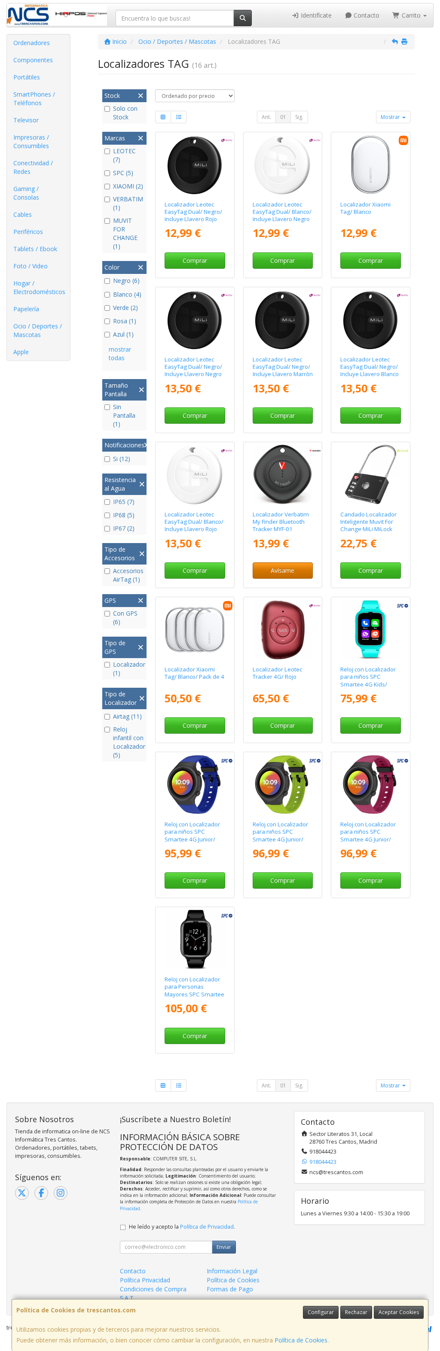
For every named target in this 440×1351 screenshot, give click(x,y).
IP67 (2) (123, 528)
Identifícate (315, 15)
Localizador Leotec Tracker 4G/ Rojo (277, 672)
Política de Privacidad (207, 1226)
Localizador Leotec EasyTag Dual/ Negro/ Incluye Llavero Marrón (283, 366)
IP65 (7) (123, 502)
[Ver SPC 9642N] (195, 939)
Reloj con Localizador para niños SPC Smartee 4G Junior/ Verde (280, 835)
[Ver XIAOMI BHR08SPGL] (370, 164)
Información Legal (232, 1271)
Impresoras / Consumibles (31, 141)
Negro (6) (126, 280)
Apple (21, 352)
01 (283, 117)
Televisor (26, 120)
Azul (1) (123, 334)
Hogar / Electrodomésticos (39, 287)
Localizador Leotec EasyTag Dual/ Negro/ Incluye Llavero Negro (193, 366)
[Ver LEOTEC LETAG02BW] (370, 319)
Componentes (33, 60)
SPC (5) (123, 173)
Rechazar (356, 1312)
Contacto (365, 15)
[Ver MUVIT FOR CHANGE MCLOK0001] (370, 474)
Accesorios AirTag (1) (128, 575)
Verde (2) (125, 308)
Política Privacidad (145, 1280)
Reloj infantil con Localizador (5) (128, 742)
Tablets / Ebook (35, 249)
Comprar (195, 260)
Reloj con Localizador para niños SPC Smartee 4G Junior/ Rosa (368, 835)
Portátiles (26, 77)
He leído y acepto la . (182, 1226)
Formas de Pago (230, 1289)
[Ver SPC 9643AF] (195, 784)
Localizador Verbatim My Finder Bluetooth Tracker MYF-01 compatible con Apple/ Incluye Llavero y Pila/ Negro (282, 532)
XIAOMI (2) (128, 186)
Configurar (321, 1312)
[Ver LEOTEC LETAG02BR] (195, 164)
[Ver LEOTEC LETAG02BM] (282, 319)
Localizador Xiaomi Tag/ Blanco (365, 208)
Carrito (411, 15)
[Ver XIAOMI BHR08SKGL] (195, 629)
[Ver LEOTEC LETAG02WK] (282, 164)
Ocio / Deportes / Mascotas (37, 330)
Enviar (224, 1247)
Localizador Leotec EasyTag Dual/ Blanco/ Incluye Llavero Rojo (194, 521)
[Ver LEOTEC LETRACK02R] (282, 629)
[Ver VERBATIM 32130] (282, 474)
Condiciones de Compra (153, 1289)
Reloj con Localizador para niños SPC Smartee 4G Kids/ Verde (368, 680)
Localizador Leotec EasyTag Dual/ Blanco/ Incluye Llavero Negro (282, 211)
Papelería (26, 309)
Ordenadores (31, 43)
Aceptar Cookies (399, 1312)
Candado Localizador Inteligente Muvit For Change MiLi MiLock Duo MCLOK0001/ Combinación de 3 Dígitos (368, 532)
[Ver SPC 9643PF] (370, 784)
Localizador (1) (128, 668)
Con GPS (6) (125, 617)
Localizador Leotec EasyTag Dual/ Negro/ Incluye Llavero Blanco (369, 366)
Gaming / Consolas (26, 193)
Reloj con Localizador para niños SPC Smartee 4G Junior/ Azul (192, 835)
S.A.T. (127, 1298)
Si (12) (121, 459)
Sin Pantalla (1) (124, 415)
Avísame (282, 570)
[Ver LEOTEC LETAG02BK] (195, 319)
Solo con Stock (125, 112)
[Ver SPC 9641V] (370, 629)
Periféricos (28, 232)
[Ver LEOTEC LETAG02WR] (195, 474)
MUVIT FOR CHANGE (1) (125, 233)
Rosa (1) (124, 321)
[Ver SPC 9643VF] (282, 784)
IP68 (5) (123, 515)
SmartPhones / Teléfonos (34, 98)
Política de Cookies (301, 1340)
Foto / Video (30, 266)
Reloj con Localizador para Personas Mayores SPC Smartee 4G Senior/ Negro (194, 990)
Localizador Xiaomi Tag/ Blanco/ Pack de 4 (194, 672)
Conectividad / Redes (33, 167)
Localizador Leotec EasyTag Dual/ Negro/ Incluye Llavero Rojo (193, 211)
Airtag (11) (127, 716)
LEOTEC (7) (124, 155)
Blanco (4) (127, 294)
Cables (22, 214)
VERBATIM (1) (128, 203)
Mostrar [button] (391, 117)
